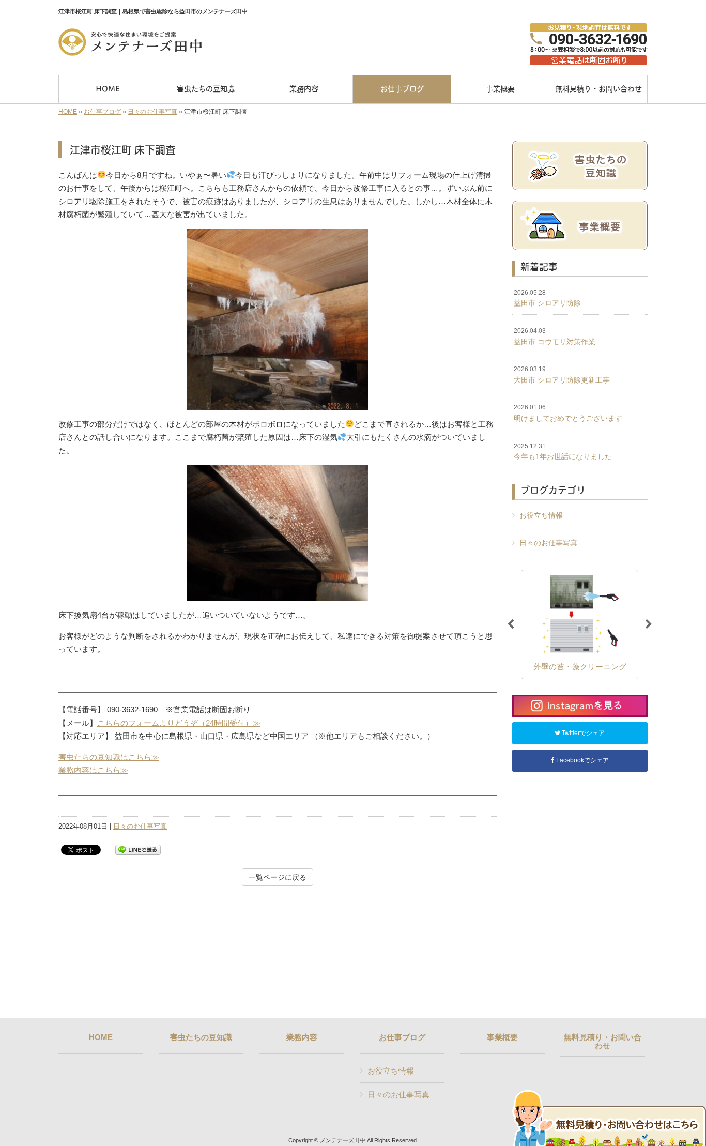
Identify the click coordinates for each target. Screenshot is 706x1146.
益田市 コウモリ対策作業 (554, 336)
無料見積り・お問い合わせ (602, 1041)
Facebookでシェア (582, 760)
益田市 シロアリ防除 (547, 298)
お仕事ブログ (102, 111)
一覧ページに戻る (277, 877)
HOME (67, 111)
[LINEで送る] (138, 849)
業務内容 (301, 1037)
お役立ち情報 (541, 515)
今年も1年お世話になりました (563, 451)
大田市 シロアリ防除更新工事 (562, 374)
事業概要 (502, 1037)
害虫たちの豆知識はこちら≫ (108, 757)
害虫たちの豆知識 (201, 1037)
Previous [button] (510, 624)
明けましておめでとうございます (568, 413)
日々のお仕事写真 (152, 111)
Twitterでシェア (582, 733)
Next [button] (648, 624)
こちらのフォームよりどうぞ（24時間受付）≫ (178, 723)
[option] (579, 624)
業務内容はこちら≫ (93, 770)
